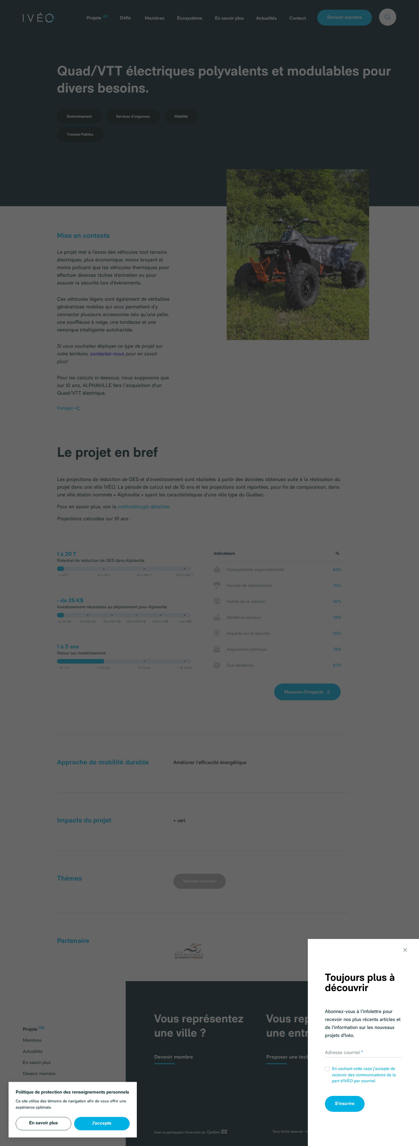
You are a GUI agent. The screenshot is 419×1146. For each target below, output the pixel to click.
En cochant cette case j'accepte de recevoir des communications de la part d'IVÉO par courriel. (364, 1075)
